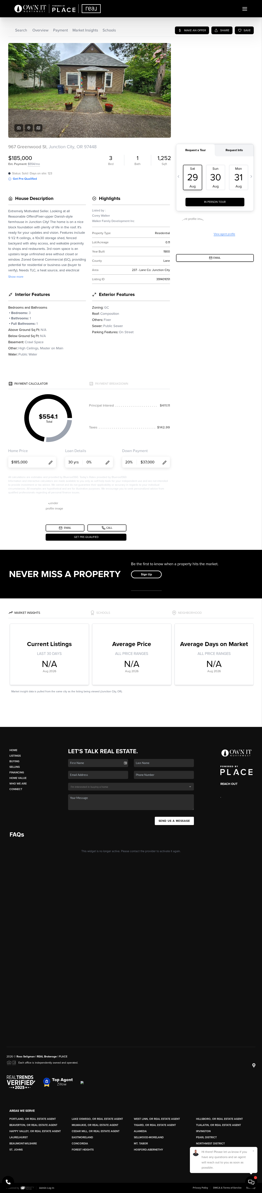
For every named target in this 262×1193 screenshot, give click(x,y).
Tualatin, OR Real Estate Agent (218, 1125)
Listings (15, 755)
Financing (16, 772)
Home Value (17, 778)
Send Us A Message (174, 821)
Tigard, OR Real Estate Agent (155, 1125)
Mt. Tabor (141, 1143)
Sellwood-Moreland (149, 1137)
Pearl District (206, 1137)
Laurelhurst (18, 1137)
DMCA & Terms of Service (227, 1187)
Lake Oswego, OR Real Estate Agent (97, 1119)
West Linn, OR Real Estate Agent (157, 1119)
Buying (14, 761)
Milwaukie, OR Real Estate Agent (95, 1125)
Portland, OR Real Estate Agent (32, 1119)
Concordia (80, 1143)
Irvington (203, 1131)
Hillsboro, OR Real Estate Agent (219, 1119)
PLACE (63, 1056)
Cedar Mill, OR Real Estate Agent (95, 1131)
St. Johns (16, 1149)
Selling (14, 767)
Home (13, 750)
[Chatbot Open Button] (251, 1182)
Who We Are (18, 783)
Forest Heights (83, 1149)
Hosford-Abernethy (148, 1149)
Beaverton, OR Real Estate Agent (33, 1125)
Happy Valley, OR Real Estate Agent (35, 1131)
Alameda (140, 1131)
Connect (15, 789)
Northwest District (210, 1143)
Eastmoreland (82, 1137)
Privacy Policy (200, 1187)
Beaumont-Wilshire (23, 1143)
